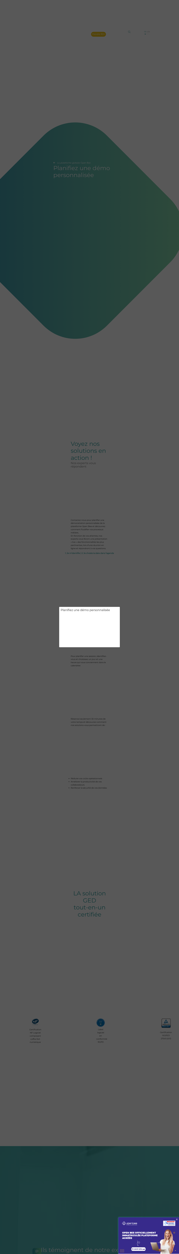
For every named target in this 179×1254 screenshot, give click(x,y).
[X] (177, 1219)
